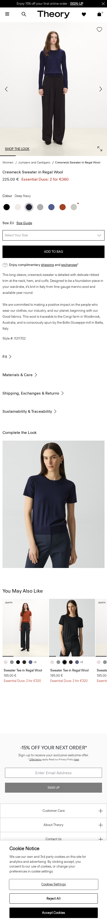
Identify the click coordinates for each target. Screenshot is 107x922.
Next (99, 89)
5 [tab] (81, 155)
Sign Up (53, 787)
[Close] (103, 3)
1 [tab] (8, 155)
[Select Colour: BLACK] (6, 207)
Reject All (53, 898)
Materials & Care (17, 374)
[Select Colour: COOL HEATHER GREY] (40, 207)
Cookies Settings (53, 884)
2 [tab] (26, 155)
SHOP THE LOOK (17, 149)
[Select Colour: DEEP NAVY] (29, 207)
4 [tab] (62, 155)
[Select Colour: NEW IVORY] (18, 207)
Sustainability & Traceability (27, 411)
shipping (47, 265)
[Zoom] (98, 147)
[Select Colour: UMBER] (62, 207)
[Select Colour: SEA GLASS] (74, 207)
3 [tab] (44, 155)
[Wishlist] (83, 14)
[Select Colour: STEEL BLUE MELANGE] (51, 207)
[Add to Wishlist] (98, 32)
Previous (7, 89)
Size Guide (24, 223)
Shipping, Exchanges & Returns (30, 393)
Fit (4, 356)
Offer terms (35, 759)
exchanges (69, 265)
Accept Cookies (53, 913)
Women (7, 162)
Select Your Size (16, 235)
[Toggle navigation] (7, 14)
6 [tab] (99, 155)
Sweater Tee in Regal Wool (23, 670)
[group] (25, 627)
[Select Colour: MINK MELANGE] (25, 662)
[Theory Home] (53, 14)
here (76, 759)
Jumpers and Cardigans (34, 162)
